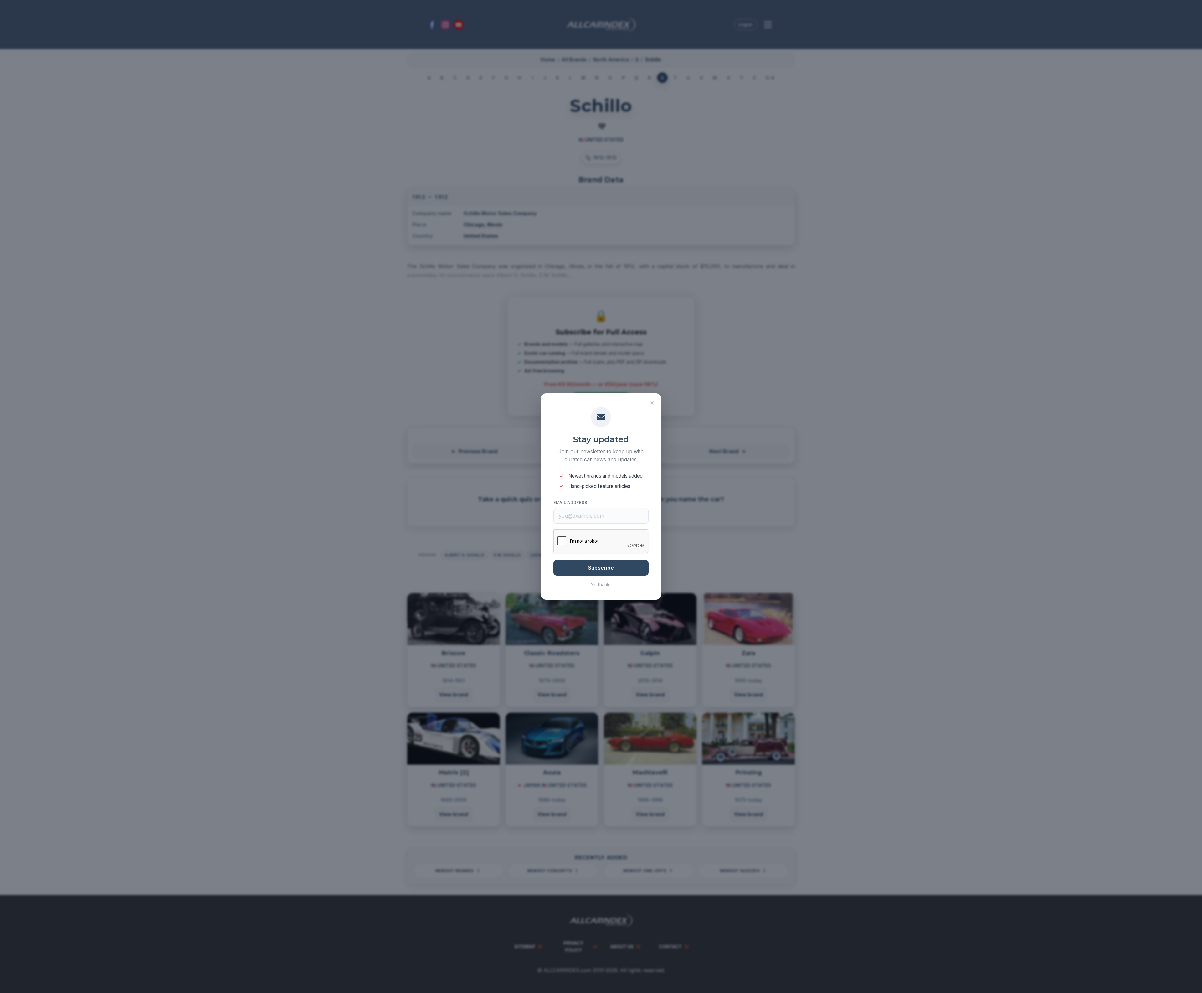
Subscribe (601, 568)
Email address (570, 502)
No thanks (601, 584)
